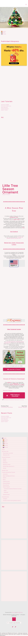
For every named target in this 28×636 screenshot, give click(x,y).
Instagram (5, 498)
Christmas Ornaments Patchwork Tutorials (14, 399)
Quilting (4, 460)
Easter (5, 490)
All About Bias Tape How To (8, 466)
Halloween (6, 492)
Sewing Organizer (5, 108)
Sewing (4, 468)
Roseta (13, 612)
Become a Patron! (7, 390)
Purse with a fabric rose (6, 106)
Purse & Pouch (6, 485)
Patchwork (5, 462)
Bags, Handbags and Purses (9, 475)
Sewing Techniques (6, 457)
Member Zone (5, 470)
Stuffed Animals (6, 494)
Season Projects (6, 194)
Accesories (5, 474)
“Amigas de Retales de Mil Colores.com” (15, 237)
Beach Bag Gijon (4, 107)
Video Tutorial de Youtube (14, 329)
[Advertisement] (14, 82)
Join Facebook (14, 231)
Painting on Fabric (6, 464)
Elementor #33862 (5, 104)
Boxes (4, 479)
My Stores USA (5, 451)
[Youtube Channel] (12, 626)
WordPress (19, 612)
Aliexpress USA (6, 454)
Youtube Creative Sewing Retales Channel (12, 500)
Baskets (4, 477)
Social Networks (5, 496)
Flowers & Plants (6, 483)
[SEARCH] (8, 623)
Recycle (4, 459)
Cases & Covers (6, 481)
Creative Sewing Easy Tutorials (8, 472)
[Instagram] (15, 626)
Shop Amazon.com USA (8, 453)
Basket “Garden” (4, 110)
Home (3, 449)
